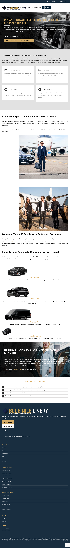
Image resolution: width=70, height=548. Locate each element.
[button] (35, 387)
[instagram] (5, 430)
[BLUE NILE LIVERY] (25, 408)
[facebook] (2, 430)
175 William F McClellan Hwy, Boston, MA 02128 (17, 436)
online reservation (17, 369)
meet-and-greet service (13, 241)
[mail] (8, 430)
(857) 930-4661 (65, 540)
